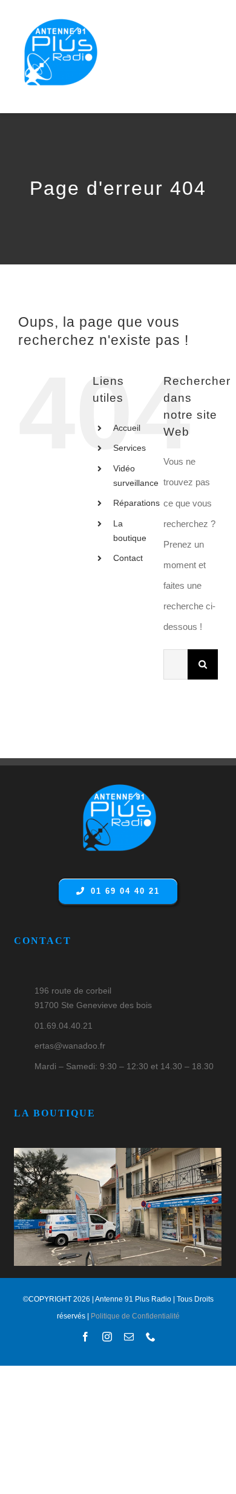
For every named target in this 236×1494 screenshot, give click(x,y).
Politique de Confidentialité (135, 1316)
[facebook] (85, 1337)
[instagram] (107, 1337)
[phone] (151, 1337)
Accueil (126, 428)
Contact (128, 558)
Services (129, 448)
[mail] (129, 1337)
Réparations (136, 503)
